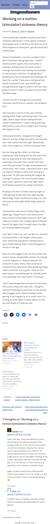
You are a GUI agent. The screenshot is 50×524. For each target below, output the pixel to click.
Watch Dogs (34, 399)
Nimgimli (30, 31)
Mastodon (5, 4)
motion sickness (21, 399)
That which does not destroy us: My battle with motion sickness (11, 356)
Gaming (7, 399)
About (24, 4)
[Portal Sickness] (13, 380)
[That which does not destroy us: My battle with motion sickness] (11, 347)
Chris (14, 491)
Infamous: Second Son (31, 396)
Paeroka (15, 431)
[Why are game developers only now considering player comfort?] (34, 355)
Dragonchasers (25, 12)
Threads (16, 4)
